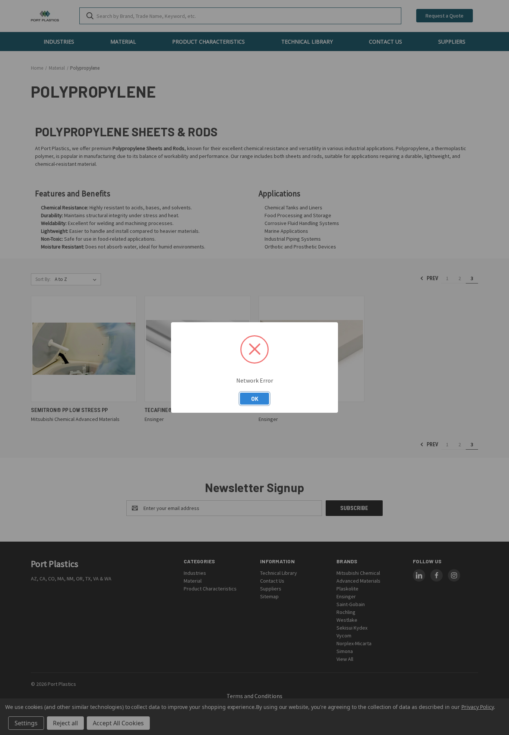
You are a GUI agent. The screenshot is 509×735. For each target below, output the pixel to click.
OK (254, 398)
